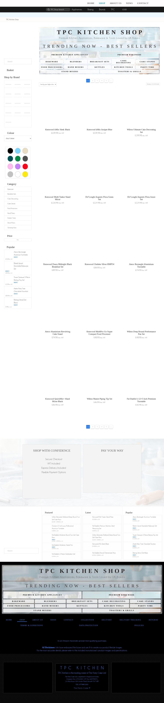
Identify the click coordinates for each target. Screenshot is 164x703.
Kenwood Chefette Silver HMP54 (99, 264)
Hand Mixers (11, 213)
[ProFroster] (8, 112)
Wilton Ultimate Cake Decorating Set (141, 130)
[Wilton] (8, 121)
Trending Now (11, 227)
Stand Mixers (11, 223)
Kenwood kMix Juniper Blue (99, 129)
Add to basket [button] (57, 138)
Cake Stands (11, 203)
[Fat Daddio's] (8, 102)
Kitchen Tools (11, 218)
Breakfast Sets (11, 194)
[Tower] (17, 112)
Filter (18, 239)
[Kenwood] (17, 102)
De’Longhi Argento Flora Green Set (99, 198)
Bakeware (10, 189)
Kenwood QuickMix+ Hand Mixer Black (57, 400)
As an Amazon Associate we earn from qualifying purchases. (82, 641)
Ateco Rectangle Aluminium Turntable (141, 265)
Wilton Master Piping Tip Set (99, 399)
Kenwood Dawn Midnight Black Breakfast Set (57, 265)
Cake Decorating (12, 199)
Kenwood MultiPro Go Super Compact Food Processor (99, 332)
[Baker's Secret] (27, 83)
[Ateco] (17, 83)
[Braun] (8, 93)
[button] (160, 3)
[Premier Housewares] (27, 102)
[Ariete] (8, 83)
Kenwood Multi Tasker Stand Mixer (57, 198)
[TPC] (27, 112)
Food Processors (12, 208)
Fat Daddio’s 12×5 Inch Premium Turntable (141, 400)
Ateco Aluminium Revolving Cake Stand (57, 332)
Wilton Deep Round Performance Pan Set (141, 332)
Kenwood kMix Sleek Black (57, 129)
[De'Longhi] (27, 93)
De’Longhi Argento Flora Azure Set (141, 198)
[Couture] (17, 93)
